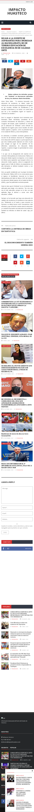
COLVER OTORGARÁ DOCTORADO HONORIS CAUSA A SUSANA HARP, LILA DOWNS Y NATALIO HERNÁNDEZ (24, 805)
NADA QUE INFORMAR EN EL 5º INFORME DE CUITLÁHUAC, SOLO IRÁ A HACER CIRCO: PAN (16, 465)
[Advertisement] (17, 583)
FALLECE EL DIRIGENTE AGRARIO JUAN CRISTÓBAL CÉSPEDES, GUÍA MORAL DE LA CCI (16, 336)
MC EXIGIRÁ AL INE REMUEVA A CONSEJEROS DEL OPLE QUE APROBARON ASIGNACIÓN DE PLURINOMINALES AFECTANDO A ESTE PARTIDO (16, 403)
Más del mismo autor (8, 276)
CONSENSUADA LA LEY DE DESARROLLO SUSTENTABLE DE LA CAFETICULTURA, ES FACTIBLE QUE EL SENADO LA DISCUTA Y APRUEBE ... (16, 304)
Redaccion (6, 53)
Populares (6, 607)
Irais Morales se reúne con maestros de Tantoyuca (18, 623)
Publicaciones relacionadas (10, 274)
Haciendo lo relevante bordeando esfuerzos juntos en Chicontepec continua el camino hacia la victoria (21, 634)
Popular (13, 747)
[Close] (32, 771)
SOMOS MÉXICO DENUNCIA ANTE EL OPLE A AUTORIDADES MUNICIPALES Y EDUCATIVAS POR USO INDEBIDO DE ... (21, 614)
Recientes (4, 747)
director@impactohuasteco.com (11, 742)
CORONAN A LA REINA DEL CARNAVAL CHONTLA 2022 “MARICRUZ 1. (23, 793)
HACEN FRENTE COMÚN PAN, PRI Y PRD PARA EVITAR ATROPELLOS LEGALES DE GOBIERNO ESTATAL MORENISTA (24, 781)
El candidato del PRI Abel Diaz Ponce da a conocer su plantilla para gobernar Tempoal (20, 655)
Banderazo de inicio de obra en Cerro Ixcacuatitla (14, 435)
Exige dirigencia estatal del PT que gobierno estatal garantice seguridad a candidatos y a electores (20, 645)
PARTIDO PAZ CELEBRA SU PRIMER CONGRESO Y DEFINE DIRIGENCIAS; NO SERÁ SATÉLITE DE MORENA (21, 766)
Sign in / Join (29, 1)
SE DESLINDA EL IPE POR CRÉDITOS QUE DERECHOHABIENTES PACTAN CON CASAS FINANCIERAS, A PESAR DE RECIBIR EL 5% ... (16, 368)
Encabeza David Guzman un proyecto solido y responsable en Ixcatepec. (20, 664)
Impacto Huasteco (17, 11)
